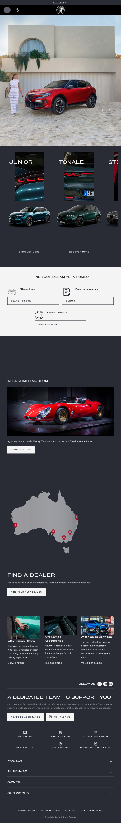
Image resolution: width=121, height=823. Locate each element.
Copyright (70, 811)
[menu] (7, 10)
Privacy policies (27, 811)
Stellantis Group (92, 811)
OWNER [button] (13, 782)
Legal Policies (50, 811)
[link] (21, 98)
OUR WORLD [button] (18, 793)
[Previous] (103, 110)
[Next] (109, 110)
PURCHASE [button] (17, 771)
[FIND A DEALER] (17, 10)
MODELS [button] (14, 760)
